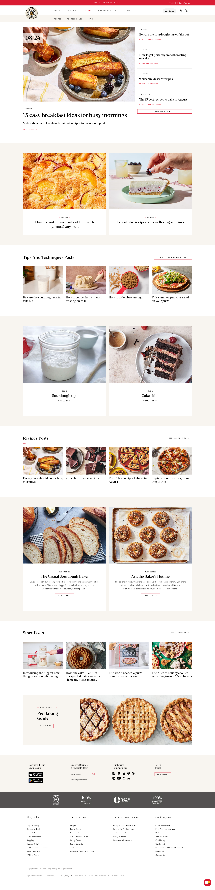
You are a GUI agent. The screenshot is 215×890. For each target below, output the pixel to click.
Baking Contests (76, 843)
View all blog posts (164, 111)
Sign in (181, 11)
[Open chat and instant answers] (207, 882)
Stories (90, 19)
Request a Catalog (34, 829)
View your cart (187, 11)
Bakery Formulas (119, 836)
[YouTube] (119, 778)
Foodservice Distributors (122, 832)
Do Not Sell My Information (97, 876)
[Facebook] (113, 773)
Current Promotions (35, 832)
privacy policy (82, 779)
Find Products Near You (165, 829)
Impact (128, 10)
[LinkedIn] (113, 778)
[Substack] (128, 778)
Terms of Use (79, 876)
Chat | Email (163, 774)
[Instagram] (124, 773)
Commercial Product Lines (123, 829)
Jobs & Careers (161, 836)
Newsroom (159, 851)
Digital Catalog (33, 825)
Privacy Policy (64, 876)
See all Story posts (180, 633)
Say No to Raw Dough (79, 836)
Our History (160, 840)
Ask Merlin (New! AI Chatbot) (82, 851)
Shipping (30, 840)
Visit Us (173, 3)
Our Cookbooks (76, 847)
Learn (87, 10)
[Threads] (128, 773)
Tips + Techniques (74, 19)
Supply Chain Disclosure (34, 876)
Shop (57, 10)
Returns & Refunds (34, 843)
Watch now (45, 726)
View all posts (65, 401)
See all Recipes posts (179, 438)
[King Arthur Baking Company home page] (31, 13)
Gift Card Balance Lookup (37, 847)
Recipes (71, 10)
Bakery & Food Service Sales (124, 825)
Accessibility (51, 876)
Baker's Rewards (184, 3)
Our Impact (160, 843)
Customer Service (34, 836)
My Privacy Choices (117, 876)
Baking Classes (75, 840)
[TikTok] (119, 773)
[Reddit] (124, 778)
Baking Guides (75, 829)
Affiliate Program (33, 855)
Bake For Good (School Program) (169, 847)
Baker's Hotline (76, 832)
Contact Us (160, 855)
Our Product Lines (162, 825)
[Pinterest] (133, 773)
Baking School (107, 10)
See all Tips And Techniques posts (173, 257)
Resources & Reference (122, 840)
